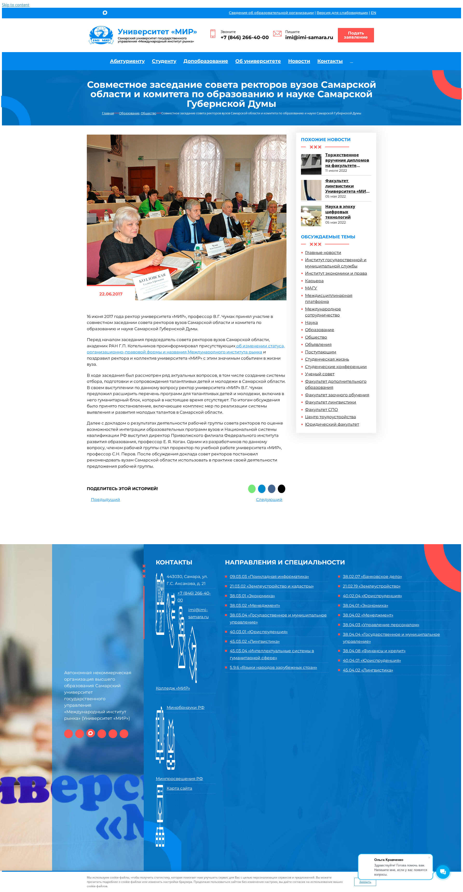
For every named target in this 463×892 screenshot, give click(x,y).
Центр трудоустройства (330, 416)
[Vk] (272, 488)
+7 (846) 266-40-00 (245, 37)
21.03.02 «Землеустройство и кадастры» (272, 586)
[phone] (129, 14)
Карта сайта (179, 788)
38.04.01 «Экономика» (365, 605)
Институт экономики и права (336, 273)
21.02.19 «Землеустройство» (372, 586)
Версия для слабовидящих (342, 12)
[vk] (88, 14)
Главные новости (323, 252)
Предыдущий (105, 499)
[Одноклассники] (96, 14)
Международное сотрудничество (323, 312)
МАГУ (311, 288)
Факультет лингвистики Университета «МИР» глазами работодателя (348, 191)
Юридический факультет (332, 424)
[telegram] (113, 14)
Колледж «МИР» (173, 688)
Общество (316, 337)
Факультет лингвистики (330, 402)
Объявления (318, 344)
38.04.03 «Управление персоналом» (381, 624)
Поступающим (320, 352)
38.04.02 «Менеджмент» (368, 615)
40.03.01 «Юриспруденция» (259, 631)
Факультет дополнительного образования (336, 384)
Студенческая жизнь (327, 359)
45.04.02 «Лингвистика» (368, 670)
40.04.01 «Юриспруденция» (372, 660)
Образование (319, 329)
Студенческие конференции (336, 366)
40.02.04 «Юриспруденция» (372, 595)
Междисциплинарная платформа (328, 298)
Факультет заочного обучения (337, 394)
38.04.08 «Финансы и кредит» (374, 650)
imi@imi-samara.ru (309, 37)
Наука (311, 322)
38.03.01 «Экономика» (252, 595)
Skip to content (15, 4)
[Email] (281, 488)
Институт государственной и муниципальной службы (336, 262)
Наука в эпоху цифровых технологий (340, 212)
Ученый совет (319, 373)
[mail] (121, 14)
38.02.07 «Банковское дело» (372, 576)
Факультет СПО (321, 409)
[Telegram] (262, 488)
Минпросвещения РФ (179, 778)
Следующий (269, 499)
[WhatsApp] (252, 488)
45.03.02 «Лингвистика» (255, 641)
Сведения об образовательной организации (271, 12)
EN (373, 12)
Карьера (314, 280)
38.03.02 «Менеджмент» (255, 605)
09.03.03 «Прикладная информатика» (269, 576)
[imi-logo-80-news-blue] (143, 27)
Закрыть (365, 882)
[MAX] (105, 13)
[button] (351, 61)
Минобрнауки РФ (185, 707)
